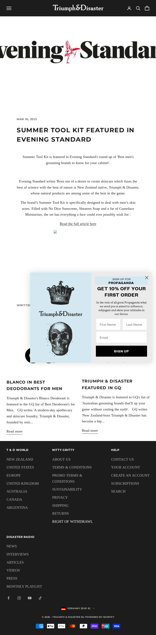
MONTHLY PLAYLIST (24, 586)
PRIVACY (60, 497)
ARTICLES (15, 562)
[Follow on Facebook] (8, 598)
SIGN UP (121, 351)
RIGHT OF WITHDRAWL (72, 521)
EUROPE (13, 475)
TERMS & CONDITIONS (72, 467)
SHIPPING (60, 506)
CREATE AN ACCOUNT (130, 475)
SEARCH (118, 491)
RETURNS (60, 513)
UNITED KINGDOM (22, 483)
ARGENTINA (17, 508)
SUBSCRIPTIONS (125, 483)
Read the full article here (78, 224)
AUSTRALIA (16, 491)
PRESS (11, 578)
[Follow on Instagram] (19, 598)
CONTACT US (122, 459)
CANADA (14, 499)
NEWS (11, 546)
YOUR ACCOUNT (125, 467)
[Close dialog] (146, 277)
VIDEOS (13, 570)
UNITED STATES (20, 467)
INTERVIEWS (17, 554)
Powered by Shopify (99, 617)
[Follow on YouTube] (30, 598)
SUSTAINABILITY (67, 489)
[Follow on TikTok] (40, 598)
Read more (14, 431)
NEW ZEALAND (19, 459)
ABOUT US (61, 459)
